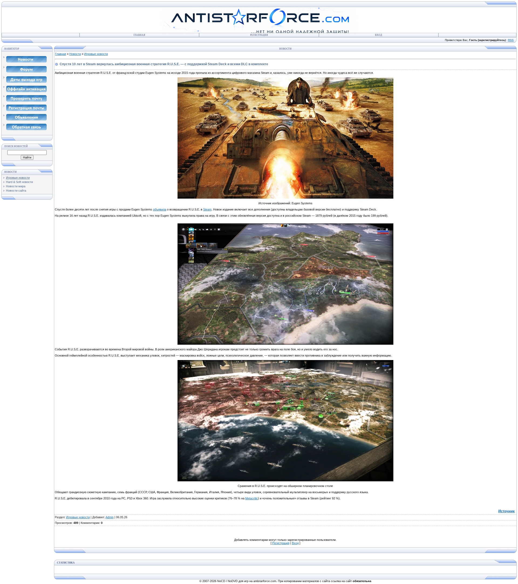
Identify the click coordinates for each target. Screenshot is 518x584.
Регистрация (259, 35)
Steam (207, 209)
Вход (378, 35)
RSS (511, 40)
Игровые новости (18, 177)
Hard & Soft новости (19, 182)
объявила (159, 209)
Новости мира (15, 186)
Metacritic (251, 498)
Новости (75, 54)
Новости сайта (16, 190)
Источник (506, 511)
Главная (139, 35)
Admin (109, 517)
